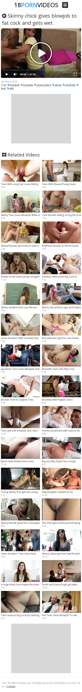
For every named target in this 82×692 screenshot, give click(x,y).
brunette (28, 85)
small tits (70, 85)
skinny (58, 85)
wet (11, 88)
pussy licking (43, 85)
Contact (11, 686)
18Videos (36, 5)
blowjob (15, 85)
